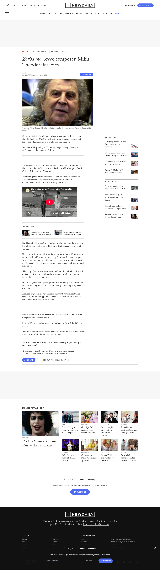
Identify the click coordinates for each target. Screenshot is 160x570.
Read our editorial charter (96, 524)
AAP (24, 73)
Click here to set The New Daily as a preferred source (49, 351)
